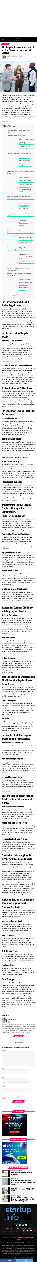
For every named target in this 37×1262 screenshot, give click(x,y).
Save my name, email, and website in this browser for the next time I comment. (17, 1097)
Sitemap (18, 1239)
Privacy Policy (21, 1237)
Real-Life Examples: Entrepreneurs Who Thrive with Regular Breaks (19, 215)
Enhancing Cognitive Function (26, 139)
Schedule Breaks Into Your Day (26, 177)
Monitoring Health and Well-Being (25, 257)
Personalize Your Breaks (24, 279)
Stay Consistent (22, 290)
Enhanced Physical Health (25, 160)
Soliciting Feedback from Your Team (26, 261)
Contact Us (18, 1231)
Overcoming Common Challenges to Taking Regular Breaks (18, 197)
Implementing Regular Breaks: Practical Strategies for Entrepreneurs (20, 172)
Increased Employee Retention (26, 239)
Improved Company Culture (25, 242)
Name (3, 1068)
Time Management (23, 205)
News (18, 1229)
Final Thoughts (11, 295)
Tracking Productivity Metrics (26, 254)
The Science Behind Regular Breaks (16, 135)
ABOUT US (9, 1242)
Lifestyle (13, 1229)
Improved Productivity (24, 158)
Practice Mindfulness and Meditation (25, 180)
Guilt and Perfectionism (24, 203)
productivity (10, 108)
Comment (4, 1050)
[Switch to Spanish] (34, 1230)
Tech (29, 1229)
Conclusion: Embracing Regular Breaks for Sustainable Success (18, 269)
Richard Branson (23, 220)
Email (3, 1077)
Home (7, 1229)
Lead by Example (23, 284)
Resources (23, 1229)
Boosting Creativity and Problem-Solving (24, 147)
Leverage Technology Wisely (25, 282)
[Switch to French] (27, 1230)
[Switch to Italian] (24, 1230)
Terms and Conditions (29, 1237)
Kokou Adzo (10, 58)
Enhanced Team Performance (26, 237)
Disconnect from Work (24, 187)
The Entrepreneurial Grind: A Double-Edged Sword (18, 131)
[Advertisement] (18, 18)
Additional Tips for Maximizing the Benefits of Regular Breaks (19, 274)
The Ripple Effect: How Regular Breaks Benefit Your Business (19, 232)
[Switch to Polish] (31, 1230)
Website (3, 1086)
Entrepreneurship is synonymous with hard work (16, 309)
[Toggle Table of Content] (32, 126)
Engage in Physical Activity (25, 184)
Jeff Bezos (21, 225)
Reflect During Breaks (24, 287)
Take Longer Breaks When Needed (25, 190)
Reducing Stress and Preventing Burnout (23, 142)
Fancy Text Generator (8, 1231)
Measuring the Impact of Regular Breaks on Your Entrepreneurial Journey (19, 249)
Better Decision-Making (24, 163)
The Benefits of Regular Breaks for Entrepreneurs (19, 153)
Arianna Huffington (23, 222)
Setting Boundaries (23, 208)
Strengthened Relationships (25, 165)
